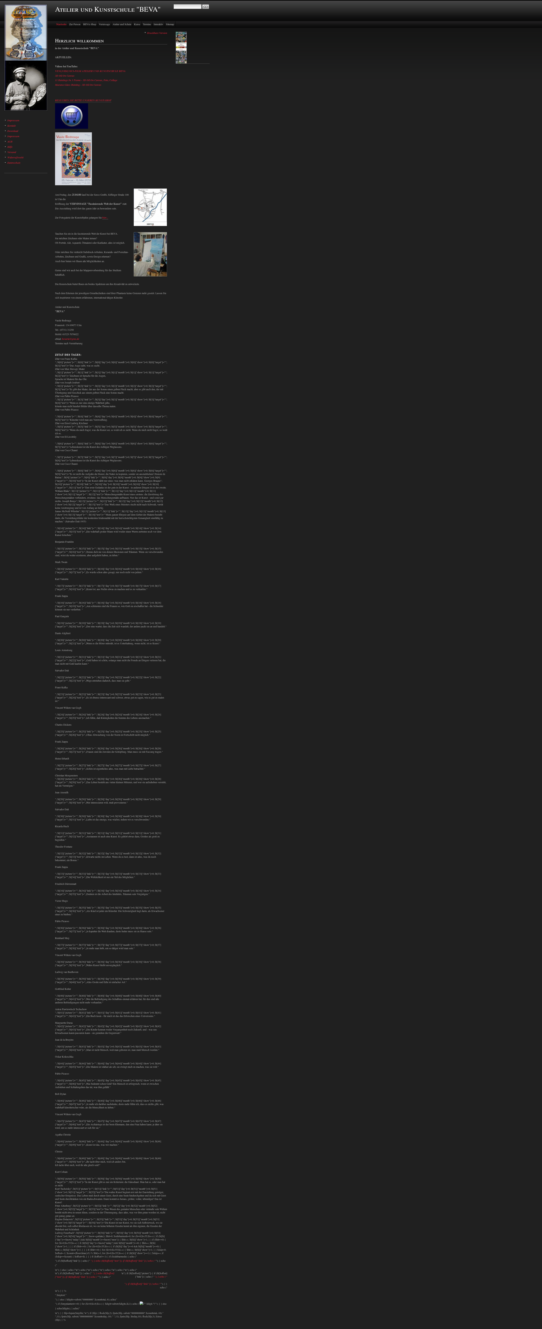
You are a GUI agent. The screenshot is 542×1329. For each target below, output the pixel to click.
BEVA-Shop (89, 24)
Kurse (137, 24)
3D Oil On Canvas (65, 75)
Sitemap (170, 24)
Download (12, 131)
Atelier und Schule (122, 24)
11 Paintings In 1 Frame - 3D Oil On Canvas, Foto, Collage (86, 80)
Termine (147, 24)
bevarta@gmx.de (70, 339)
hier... (105, 217)
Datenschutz (14, 163)
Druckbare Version (157, 33)
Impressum (13, 120)
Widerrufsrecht (15, 157)
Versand (11, 152)
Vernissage (104, 24)
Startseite (61, 24)
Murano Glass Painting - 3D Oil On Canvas (78, 85)
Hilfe (9, 147)
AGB (9, 141)
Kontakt (11, 125)
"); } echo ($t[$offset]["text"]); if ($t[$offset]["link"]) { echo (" (123, 1261)
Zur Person (74, 24)
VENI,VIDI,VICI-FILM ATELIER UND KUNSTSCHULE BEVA (90, 71)
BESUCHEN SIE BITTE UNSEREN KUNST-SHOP (83, 100)
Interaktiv (158, 24)
